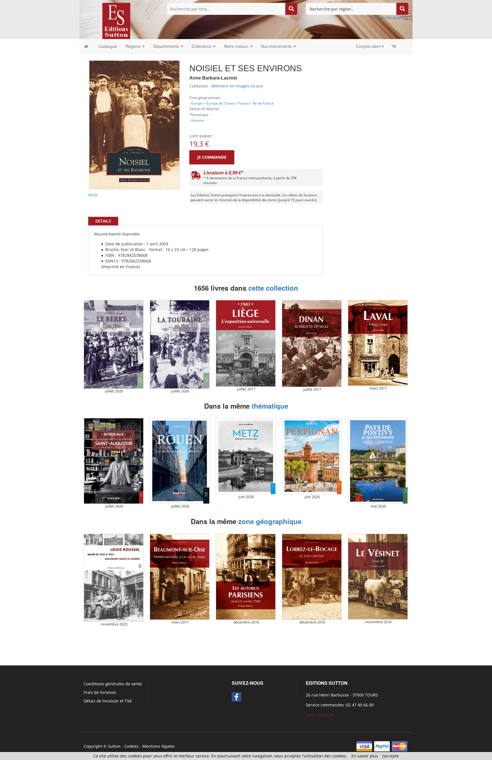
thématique (270, 406)
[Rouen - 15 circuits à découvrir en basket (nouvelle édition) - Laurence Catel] (180, 461)
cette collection (273, 288)
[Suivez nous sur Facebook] (236, 697)
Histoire (197, 120)
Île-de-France (263, 103)
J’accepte (390, 756)
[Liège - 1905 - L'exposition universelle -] (246, 343)
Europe (197, 103)
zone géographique (270, 521)
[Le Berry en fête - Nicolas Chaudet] (114, 344)
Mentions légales (158, 746)
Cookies (131, 746)
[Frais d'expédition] (196, 177)
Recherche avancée (389, 17)
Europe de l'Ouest (220, 103)
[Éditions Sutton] (116, 20)
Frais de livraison (100, 692)
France (243, 103)
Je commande (211, 157)
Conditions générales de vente (113, 683)
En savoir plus (364, 756)
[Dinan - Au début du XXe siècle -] (312, 343)
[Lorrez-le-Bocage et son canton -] (312, 577)
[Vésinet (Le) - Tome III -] (378, 577)
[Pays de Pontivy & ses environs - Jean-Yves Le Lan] (378, 461)
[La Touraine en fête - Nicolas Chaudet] (180, 344)
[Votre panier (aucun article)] (394, 46)
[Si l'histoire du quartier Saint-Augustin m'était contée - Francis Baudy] (114, 461)
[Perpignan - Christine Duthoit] (312, 456)
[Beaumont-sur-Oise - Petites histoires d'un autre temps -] (180, 577)
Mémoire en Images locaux (237, 86)
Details (103, 221)
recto (93, 194)
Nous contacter (320, 715)
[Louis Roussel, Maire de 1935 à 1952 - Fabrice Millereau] (114, 578)
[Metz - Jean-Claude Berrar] (246, 456)
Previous (80, 100)
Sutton (114, 746)
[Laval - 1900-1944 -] (378, 343)
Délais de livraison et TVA (108, 701)
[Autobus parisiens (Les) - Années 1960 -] (246, 577)
